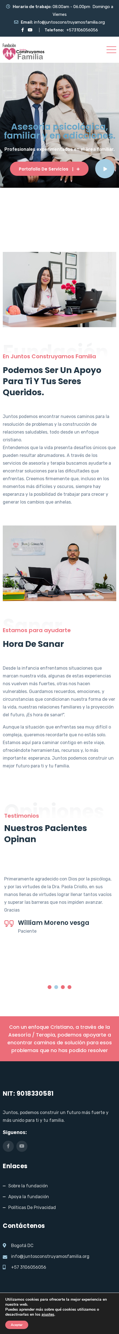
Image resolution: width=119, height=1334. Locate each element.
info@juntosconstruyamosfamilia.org (69, 22)
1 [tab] (49, 987)
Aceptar (17, 1325)
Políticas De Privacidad (32, 1207)
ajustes (48, 1314)
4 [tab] (69, 987)
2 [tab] (56, 987)
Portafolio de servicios (43, 169)
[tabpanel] (59, 901)
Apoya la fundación (28, 1196)
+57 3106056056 (28, 1267)
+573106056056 (82, 29)
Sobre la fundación (28, 1185)
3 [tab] (63, 987)
